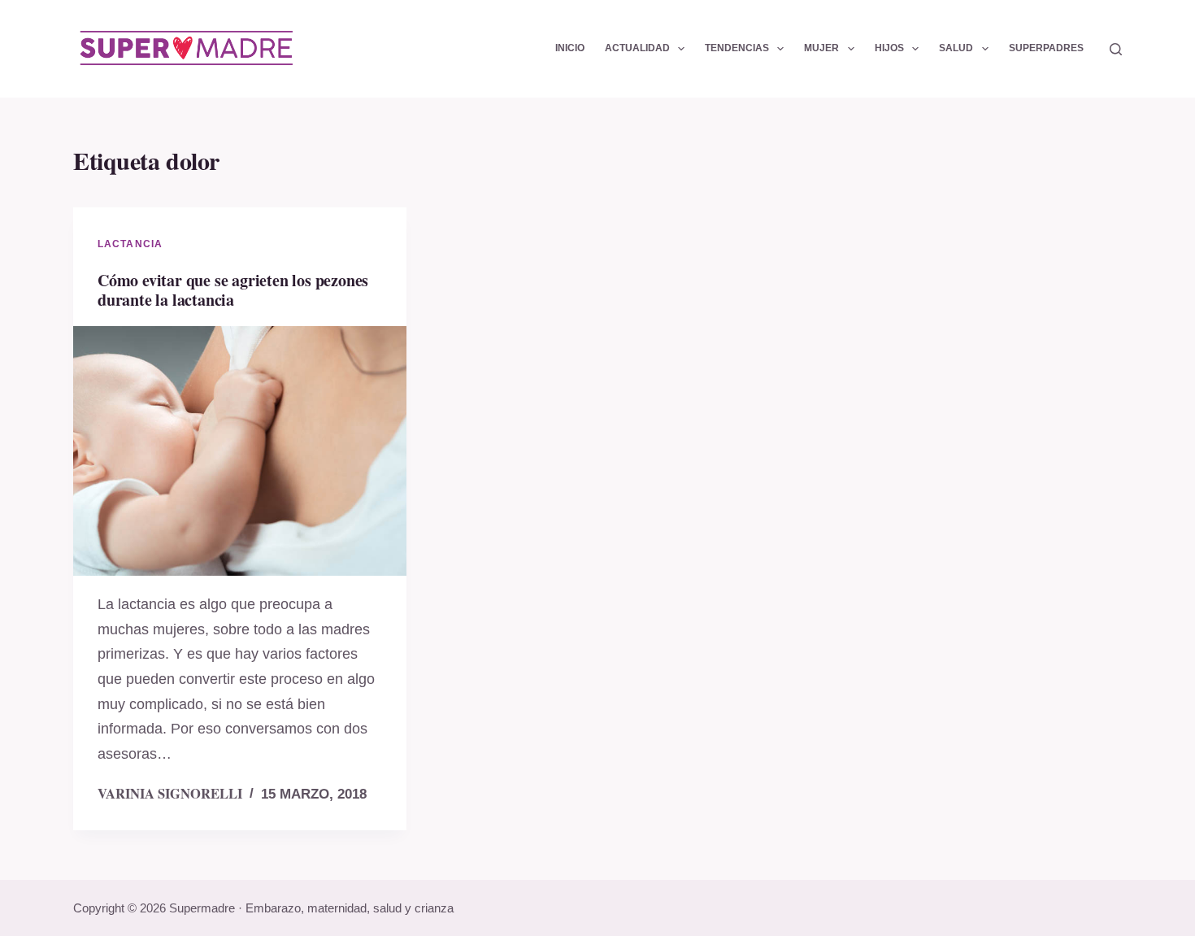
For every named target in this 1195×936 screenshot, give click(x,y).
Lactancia (130, 244)
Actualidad (637, 48)
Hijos (889, 48)
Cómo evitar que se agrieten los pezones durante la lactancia (233, 289)
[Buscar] (1116, 49)
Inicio (569, 48)
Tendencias (737, 48)
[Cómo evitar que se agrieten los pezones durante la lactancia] (239, 451)
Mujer (821, 48)
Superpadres (1046, 48)
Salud (956, 48)
